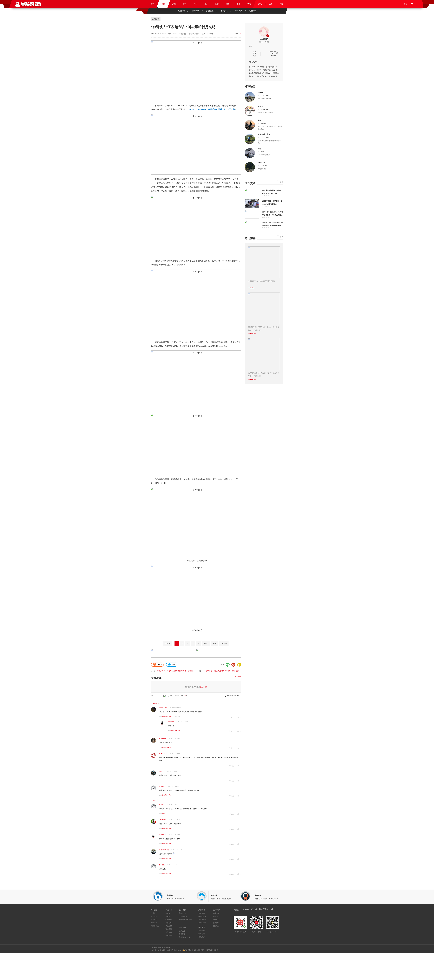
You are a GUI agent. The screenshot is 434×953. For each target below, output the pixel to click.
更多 (281, 182)
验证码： (153, 696)
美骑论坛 (168, 923)
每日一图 (253, 11)
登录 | (202, 687)
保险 (270, 4)
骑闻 (163, 4)
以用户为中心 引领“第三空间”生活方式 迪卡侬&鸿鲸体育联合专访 (180, 671)
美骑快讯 (209, 11)
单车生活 (238, 11)
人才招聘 (154, 916)
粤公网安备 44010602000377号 (194, 950)
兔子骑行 (168, 919)
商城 (281, 4)
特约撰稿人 (155, 926)
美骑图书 (168, 935)
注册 (206, 687)
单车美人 (224, 11)
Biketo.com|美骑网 (179, 34)
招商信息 (201, 934)
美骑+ (167, 916)
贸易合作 (201, 937)
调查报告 (168, 926)
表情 (171, 696)
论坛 (260, 4)
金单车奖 (168, 932)
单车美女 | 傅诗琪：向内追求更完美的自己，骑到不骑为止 (264, 70)
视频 (238, 4)
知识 (206, 4)
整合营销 (201, 931)
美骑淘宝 (182, 934)
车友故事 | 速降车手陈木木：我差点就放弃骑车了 (264, 76)
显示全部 (223, 643)
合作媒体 (216, 923)
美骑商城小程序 (184, 937)
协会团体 (216, 919)
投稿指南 (154, 923)
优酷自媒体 (202, 916)
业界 (217, 4)
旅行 (195, 4)
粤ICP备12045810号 (211, 950)
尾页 (214, 643)
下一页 (205, 643)
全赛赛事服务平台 (185, 919)
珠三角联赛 (183, 916)
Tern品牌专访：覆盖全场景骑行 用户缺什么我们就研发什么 (223, 671)
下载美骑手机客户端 (233, 696)
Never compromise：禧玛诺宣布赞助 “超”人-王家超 (212, 109)
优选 (228, 4)
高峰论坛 (168, 929)
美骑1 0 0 (182, 913)
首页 (152, 4)
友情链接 (216, 926)
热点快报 (181, 11)
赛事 (185, 4)
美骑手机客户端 (166, 716)
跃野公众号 (202, 923)
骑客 (249, 4)
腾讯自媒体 (202, 919)
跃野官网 (201, 913)
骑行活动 (195, 11)
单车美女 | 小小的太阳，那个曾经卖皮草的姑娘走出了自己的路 (264, 67)
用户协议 (154, 919)
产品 (174, 4)
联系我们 (154, 913)
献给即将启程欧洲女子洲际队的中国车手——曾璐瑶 (264, 73)
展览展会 (216, 916)
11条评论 (238, 676)
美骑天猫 (182, 931)
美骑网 (167, 913)
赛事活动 (216, 913)
